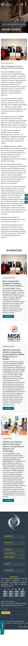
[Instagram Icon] (16, 589)
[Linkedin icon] (12, 589)
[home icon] (17, 4)
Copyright (9, 623)
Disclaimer (15, 623)
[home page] (6, 4)
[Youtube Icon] (19, 589)
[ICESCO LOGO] (14, 522)
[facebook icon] (5, 589)
